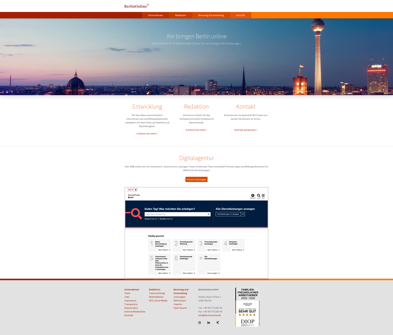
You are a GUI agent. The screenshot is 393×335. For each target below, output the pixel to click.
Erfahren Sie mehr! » (147, 133)
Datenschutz (131, 307)
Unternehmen (155, 15)
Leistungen (179, 296)
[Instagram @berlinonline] (199, 322)
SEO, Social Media (158, 300)
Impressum (130, 300)
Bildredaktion (156, 296)
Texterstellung (157, 293)
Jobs (126, 296)
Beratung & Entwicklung (211, 15)
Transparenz (131, 304)
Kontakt (240, 15)
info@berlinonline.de (209, 315)
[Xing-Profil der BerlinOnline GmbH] (217, 322)
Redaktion (180, 15)
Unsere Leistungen (196, 179)
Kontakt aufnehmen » (245, 129)
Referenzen (180, 300)
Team (127, 293)
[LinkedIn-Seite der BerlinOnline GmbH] (208, 322)
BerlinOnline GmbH (136, 6)
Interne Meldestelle (134, 311)
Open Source (180, 307)
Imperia (178, 304)
